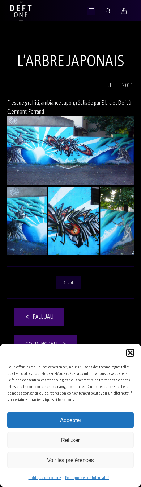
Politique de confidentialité (87, 477)
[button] (130, 352)
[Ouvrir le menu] (91, 11)
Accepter (70, 420)
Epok (69, 282)
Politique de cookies (45, 477)
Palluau (43, 316)
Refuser (70, 440)
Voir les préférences (70, 460)
